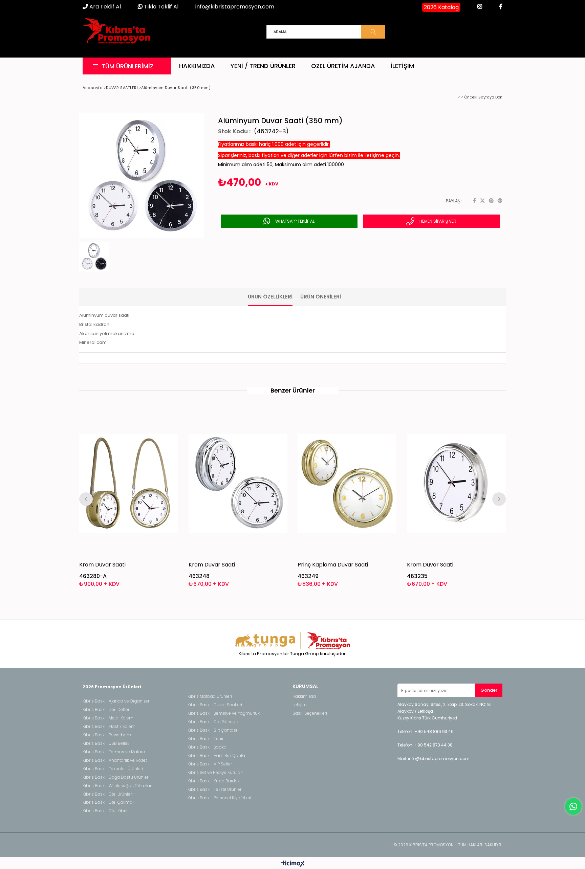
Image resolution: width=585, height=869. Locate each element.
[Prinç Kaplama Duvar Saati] (347, 483)
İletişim (402, 66)
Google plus (500, 201)
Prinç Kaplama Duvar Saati (333, 565)
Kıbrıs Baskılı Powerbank (107, 735)
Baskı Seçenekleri (309, 713)
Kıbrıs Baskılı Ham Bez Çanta (216, 755)
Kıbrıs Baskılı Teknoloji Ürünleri (113, 768)
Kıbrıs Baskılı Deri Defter (106, 709)
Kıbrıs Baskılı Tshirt (206, 738)
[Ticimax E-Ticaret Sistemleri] (293, 864)
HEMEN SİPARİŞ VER (437, 221)
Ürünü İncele (152, 498)
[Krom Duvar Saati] (128, 483)
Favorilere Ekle (129, 498)
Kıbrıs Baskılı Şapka (207, 747)
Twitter (482, 201)
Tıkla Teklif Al (160, 6)
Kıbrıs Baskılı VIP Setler (210, 764)
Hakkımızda (197, 66)
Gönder (488, 690)
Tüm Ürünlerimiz (127, 66)
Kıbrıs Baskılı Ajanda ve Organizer (116, 701)
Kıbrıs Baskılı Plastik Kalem (109, 726)
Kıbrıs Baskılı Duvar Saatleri (215, 705)
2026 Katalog (441, 7)
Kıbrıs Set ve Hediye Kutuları (215, 772)
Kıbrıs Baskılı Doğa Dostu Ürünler (115, 777)
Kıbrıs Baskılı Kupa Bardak (214, 781)
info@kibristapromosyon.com (234, 6)
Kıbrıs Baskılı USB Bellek (106, 743)
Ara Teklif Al (104, 6)
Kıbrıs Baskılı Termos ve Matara (114, 752)
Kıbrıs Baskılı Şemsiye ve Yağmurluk (224, 713)
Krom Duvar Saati (102, 565)
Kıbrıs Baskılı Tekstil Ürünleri (215, 789)
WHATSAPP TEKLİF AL (294, 221)
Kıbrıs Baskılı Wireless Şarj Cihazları (117, 785)
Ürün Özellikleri (270, 296)
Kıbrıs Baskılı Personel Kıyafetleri (219, 798)
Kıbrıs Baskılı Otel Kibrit (105, 810)
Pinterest (491, 201)
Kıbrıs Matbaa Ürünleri (210, 696)
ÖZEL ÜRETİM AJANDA (343, 66)
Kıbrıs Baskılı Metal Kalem (108, 718)
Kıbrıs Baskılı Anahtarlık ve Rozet (115, 760)
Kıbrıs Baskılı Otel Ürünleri (108, 794)
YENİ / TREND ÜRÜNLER (263, 66)
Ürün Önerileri (320, 296)
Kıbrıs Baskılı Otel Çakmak (108, 802)
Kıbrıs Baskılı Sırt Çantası (212, 730)
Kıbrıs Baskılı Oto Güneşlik (213, 721)
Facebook (474, 201)
